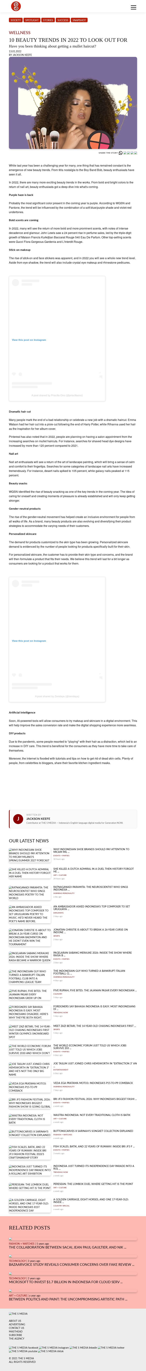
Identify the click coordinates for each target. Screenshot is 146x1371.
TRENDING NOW (60, 1013)
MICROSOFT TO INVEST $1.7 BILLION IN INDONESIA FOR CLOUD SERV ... (65, 1282)
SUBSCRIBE (15, 1335)
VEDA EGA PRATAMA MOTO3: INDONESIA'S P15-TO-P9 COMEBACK (93, 1083)
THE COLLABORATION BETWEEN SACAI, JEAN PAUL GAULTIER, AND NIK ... (67, 1247)
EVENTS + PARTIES (61, 856)
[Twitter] (132, 153)
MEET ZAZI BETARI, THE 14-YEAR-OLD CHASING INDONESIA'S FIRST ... (94, 1026)
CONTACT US (16, 1328)
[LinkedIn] (129, 153)
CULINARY (57, 994)
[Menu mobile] (133, 8)
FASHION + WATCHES (62, 1135)
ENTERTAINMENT (60, 1070)
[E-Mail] (135, 153)
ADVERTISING (17, 1324)
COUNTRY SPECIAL (61, 1206)
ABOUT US (15, 1321)
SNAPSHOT (79, 20)
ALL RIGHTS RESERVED (22, 1362)
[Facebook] (125, 153)
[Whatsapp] (121, 153)
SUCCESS (63, 20)
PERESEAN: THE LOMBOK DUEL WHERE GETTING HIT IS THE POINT (93, 1184)
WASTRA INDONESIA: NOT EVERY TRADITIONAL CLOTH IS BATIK (91, 1115)
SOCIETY (16, 20)
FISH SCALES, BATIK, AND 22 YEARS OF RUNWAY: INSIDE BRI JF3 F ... (94, 1146)
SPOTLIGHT (32, 20)
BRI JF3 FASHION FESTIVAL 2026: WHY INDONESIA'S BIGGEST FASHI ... (95, 1099)
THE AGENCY (16, 1339)
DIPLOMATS (58, 913)
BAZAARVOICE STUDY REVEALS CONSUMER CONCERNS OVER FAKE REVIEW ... (71, 1264)
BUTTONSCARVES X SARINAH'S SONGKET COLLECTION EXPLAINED (93, 1131)
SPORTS (56, 936)
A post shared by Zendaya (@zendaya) (57, 696)
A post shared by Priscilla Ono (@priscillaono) (57, 395)
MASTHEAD (16, 1331)
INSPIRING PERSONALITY (63, 893)
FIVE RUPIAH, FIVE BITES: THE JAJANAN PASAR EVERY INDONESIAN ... (95, 990)
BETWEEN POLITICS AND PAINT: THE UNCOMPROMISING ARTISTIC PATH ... (68, 1299)
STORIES (48, 20)
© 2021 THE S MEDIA (21, 1358)
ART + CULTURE (60, 875)
